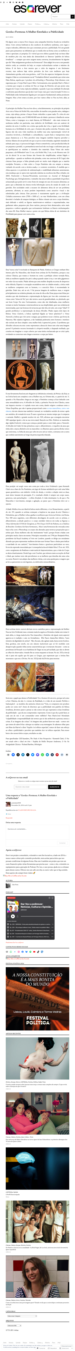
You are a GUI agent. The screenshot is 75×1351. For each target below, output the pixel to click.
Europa (13, 1082)
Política (35, 1082)
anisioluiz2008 (16, 803)
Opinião (15, 1192)
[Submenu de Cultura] (48, 24)
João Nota (15, 884)
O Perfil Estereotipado (13, 1194)
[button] (12, 228)
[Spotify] (22, 2)
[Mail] (1, 2)
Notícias (30, 1082)
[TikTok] (38, 952)
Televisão (28, 1300)
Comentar (62, 843)
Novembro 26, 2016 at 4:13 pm (21, 805)
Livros (18, 1300)
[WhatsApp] (4, 2)
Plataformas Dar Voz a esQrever (15, 942)
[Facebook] (10, 2)
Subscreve (54, 787)
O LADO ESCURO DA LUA (27, 810)
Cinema (8, 1137)
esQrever (8, 1089)
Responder (9, 818)
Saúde (40, 1082)
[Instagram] (13, 2)
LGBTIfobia (24, 1082)
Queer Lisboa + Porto (27, 1137)
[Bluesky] (16, 2)
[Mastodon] (42, 952)
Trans (44, 1082)
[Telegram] (7, 2)
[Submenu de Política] (34, 1342)
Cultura (13, 1137)
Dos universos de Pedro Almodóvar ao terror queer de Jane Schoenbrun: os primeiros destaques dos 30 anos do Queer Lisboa (36, 1140)
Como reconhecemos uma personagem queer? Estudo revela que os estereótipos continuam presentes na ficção (37, 1303)
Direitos (8, 1082)
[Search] (73, 17)
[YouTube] (19, 2)
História (23, 1245)
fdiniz (7, 1197)
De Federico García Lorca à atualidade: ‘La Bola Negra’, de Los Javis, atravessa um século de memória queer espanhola (37, 1248)
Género (18, 1082)
